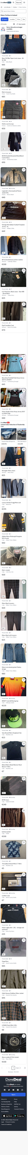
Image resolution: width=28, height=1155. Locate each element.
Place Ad (18, 2)
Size (24, 19)
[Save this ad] (24, 37)
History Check (5, 1106)
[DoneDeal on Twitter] (9, 1090)
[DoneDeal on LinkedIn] (18, 1090)
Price (18, 19)
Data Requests (5, 1109)
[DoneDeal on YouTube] (13, 1090)
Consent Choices (19, 1109)
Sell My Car (17, 1104)
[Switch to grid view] (14, 24)
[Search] (2, 11)
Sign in (13, 1094)
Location (12, 19)
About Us (4, 1099)
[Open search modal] (13, 2)
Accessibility (5, 1111)
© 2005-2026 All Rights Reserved (9, 1119)
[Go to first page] (2, 1068)
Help (15, 1101)
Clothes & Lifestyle (5, 7)
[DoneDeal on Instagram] (22, 1090)
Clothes (15, 7)
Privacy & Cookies (10, 1122)
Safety (16, 1106)
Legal (2, 1122)
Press (15, 1099)
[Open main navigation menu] (24, 2)
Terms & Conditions (6, 1124)
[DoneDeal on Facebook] (5, 1090)
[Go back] (2, 7)
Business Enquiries (6, 1104)
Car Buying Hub (5, 1101)
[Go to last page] (24, 1068)
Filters (5, 19)
